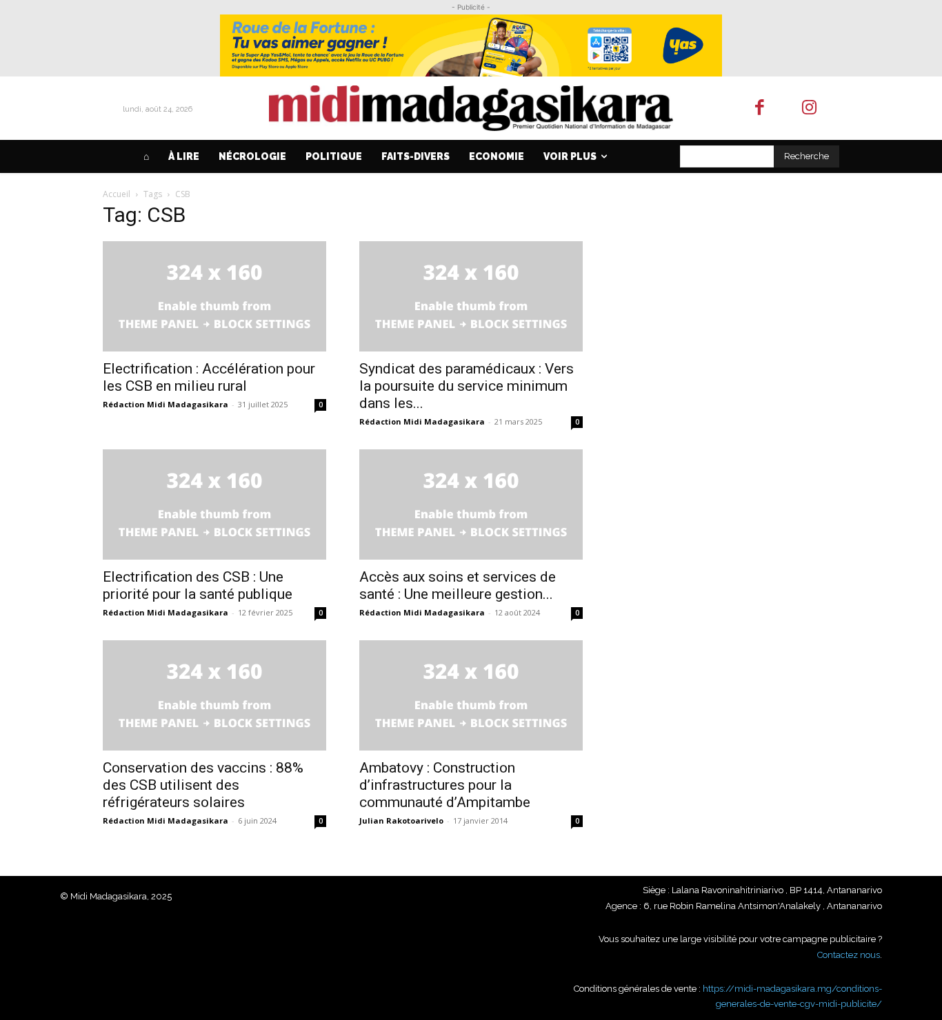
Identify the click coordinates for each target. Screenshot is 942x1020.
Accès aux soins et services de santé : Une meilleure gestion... (457, 585)
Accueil (116, 194)
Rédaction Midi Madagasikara (165, 404)
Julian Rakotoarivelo (401, 820)
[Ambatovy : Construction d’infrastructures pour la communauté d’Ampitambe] (471, 695)
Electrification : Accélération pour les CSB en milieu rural (209, 377)
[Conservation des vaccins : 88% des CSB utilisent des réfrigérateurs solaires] (214, 695)
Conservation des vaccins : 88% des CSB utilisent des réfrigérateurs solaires (203, 784)
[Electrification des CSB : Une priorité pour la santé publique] (214, 504)
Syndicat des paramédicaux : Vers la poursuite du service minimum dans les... (466, 385)
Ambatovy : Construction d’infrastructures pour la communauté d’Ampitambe (444, 784)
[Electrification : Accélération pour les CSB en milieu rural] (214, 296)
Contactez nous (848, 955)
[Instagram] (810, 108)
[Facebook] (759, 108)
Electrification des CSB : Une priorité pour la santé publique (197, 585)
